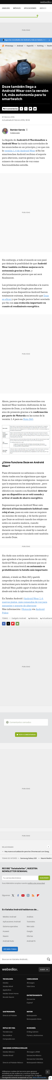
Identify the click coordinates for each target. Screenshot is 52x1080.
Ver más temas (10, 949)
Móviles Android (9, 916)
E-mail (35, 109)
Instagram (28, 895)
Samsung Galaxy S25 (28, 858)
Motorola (26, 609)
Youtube (23, 895)
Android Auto (8, 941)
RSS (33, 895)
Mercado (30, 926)
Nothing (40, 45)
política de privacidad (36, 883)
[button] (18, 129)
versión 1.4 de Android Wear (19, 150)
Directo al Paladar (10, 1015)
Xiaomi (5, 936)
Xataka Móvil (8, 986)
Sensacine (31, 999)
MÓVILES (17, 8)
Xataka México (9, 1052)
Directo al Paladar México (13, 1062)
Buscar (48, 959)
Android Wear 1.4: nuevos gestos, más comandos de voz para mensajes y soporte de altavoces (24, 602)
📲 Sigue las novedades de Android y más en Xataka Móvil (24, 40)
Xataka (5, 982)
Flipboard (30, 109)
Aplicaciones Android (12, 921)
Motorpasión (32, 1015)
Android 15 (31, 941)
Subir (42, 969)
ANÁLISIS (6, 8)
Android (20, 45)
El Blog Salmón (32, 1031)
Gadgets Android (19, 618)
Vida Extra (31, 986)
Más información (39, 1077)
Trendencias (7, 1031)
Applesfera (7, 990)
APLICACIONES (30, 8)
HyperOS (30, 45)
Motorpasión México (35, 1062)
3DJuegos (30, 982)
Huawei (6, 931)
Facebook (21, 109)
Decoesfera (7, 1035)
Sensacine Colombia (35, 1059)
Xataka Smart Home (11, 993)
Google (30, 931)
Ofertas (30, 936)
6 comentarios (11, 108)
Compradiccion (9, 1039)
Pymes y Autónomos (35, 1035)
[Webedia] (46, 2)
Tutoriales (31, 921)
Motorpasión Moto (34, 1019)
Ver (27, 734)
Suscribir (44, 878)
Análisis (30, 916)
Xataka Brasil (8, 1055)
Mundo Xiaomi (8, 997)
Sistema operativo (10, 926)
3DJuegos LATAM (33, 1052)
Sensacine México (34, 1055)
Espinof (30, 1002)
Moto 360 (28, 419)
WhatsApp (9, 45)
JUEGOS (43, 8)
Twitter (26, 109)
